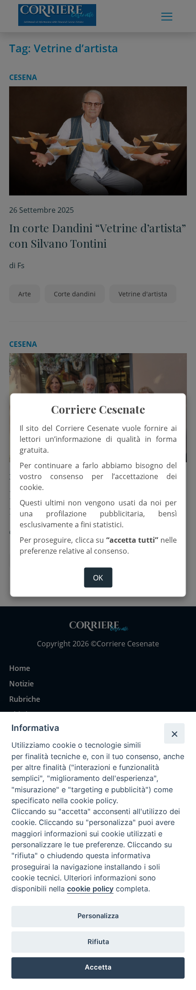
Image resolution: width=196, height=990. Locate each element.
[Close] (174, 733)
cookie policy (90, 888)
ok (98, 577)
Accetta (98, 967)
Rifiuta (98, 942)
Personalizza (98, 916)
